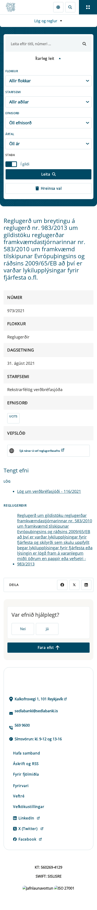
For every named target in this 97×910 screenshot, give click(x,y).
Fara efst (46, 647)
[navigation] (88, 7)
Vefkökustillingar (28, 806)
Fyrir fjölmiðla (26, 774)
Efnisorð (12, 113)
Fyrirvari (21, 785)
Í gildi (25, 164)
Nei (23, 628)
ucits (13, 416)
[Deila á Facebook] (62, 585)
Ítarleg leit (45, 58)
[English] (58, 7)
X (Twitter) (28, 828)
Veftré (19, 796)
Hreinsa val (51, 188)
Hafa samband (26, 753)
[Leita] (84, 44)
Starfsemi (13, 92)
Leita (45, 174)
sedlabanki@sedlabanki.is (36, 710)
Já (47, 628)
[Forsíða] (12, 7)
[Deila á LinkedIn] (86, 585)
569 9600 (22, 725)
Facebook (27, 839)
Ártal (9, 134)
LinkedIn (26, 818)
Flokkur (11, 71)
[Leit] (70, 7)
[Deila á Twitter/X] (74, 585)
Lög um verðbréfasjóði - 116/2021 (49, 491)
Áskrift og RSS (26, 763)
